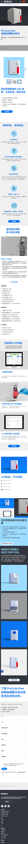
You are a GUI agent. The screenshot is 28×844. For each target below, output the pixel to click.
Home (2, 4)
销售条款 (2, 833)
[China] (24, 1)
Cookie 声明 (3, 836)
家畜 (2, 821)
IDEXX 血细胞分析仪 (8, 4)
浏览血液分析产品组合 (7, 543)
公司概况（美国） (4, 816)
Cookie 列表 (3, 838)
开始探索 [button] (7, 111)
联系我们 (2, 828)
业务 (2, 818)
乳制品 (2, 823)
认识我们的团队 (14, 680)
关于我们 (2, 809)
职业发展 (2, 842)
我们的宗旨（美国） (5, 814)
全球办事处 (3, 830)
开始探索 (14, 221)
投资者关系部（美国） (5, 811)
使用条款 (2, 831)
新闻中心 (2, 840)
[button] (2, 69)
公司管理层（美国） (5, 812)
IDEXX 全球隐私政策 (5, 834)
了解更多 (7, 801)
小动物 (2, 819)
